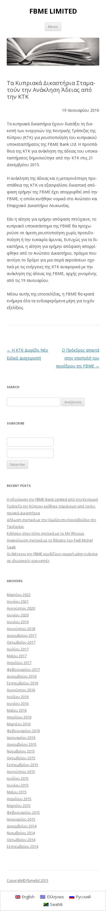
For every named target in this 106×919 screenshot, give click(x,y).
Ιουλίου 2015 (18, 778)
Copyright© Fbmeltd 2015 (27, 880)
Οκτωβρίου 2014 (21, 839)
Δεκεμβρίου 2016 (21, 676)
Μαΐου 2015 (17, 792)
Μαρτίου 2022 (19, 594)
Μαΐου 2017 (17, 655)
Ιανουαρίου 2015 (21, 819)
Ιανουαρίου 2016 (21, 737)
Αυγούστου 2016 (21, 689)
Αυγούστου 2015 (21, 771)
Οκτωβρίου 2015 (21, 757)
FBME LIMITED (53, 11)
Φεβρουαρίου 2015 (23, 812)
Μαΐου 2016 (17, 710)
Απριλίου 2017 (19, 662)
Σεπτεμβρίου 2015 (22, 764)
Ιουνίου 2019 (18, 621)
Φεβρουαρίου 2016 (23, 730)
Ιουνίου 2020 (18, 615)
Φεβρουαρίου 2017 (23, 669)
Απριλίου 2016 (19, 717)
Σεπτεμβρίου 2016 (22, 683)
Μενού (53, 26)
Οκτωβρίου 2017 (21, 642)
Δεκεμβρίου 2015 (21, 744)
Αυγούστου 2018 (21, 628)
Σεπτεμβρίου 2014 (22, 846)
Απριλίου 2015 (19, 798)
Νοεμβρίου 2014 (21, 832)
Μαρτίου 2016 (19, 723)
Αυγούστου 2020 (21, 608)
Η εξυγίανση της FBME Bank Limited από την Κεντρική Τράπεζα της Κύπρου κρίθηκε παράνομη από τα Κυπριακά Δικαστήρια (52, 506)
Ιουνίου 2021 (18, 601)
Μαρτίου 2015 (19, 805)
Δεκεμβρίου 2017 (21, 635)
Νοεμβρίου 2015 (21, 751)
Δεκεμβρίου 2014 (21, 826)
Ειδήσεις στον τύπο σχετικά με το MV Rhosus (45, 533)
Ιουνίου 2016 (18, 703)
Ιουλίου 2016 (18, 696)
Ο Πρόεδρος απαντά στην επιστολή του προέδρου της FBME (77, 358)
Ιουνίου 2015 (18, 785)
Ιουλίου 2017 (18, 649)
